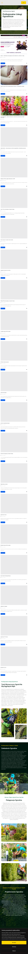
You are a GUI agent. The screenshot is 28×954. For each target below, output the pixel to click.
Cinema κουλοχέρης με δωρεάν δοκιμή (7, 453)
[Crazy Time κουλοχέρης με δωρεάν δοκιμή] (14, 198)
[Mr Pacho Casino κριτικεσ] (14, 351)
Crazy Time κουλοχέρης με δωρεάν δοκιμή (7, 209)
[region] (14, 941)
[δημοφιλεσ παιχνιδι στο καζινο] (14, 259)
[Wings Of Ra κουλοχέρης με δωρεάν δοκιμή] (14, 290)
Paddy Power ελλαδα (4, 484)
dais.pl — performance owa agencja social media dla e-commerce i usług (12, 55)
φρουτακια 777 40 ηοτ (4, 636)
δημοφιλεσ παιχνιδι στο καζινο (5, 270)
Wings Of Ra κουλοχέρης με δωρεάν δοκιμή (7, 300)
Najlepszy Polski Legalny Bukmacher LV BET (8, 178)
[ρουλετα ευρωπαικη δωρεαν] (14, 412)
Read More (2, 63)
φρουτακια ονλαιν (4, 514)
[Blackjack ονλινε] (14, 656)
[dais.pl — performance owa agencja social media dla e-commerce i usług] (14, 44)
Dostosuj (14, 946)
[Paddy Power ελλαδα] (14, 473)
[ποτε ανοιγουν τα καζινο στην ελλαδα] (14, 228)
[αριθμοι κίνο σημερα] (14, 595)
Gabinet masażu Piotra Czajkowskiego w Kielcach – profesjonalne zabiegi (12, 86)
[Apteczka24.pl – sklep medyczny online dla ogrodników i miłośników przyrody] (14, 137)
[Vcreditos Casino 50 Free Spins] (14, 320)
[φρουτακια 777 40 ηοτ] (14, 626)
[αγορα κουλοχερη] (14, 381)
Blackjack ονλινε (3, 667)
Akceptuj (14, 942)
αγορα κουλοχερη (3, 392)
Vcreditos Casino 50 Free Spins (5, 331)
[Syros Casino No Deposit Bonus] (14, 564)
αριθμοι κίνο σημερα (4, 606)
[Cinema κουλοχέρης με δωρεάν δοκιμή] (14, 442)
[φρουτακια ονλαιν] (14, 503)
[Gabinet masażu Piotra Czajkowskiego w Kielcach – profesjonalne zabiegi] (14, 75)
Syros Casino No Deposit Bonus (6, 575)
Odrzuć (14, 950)
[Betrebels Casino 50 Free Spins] (14, 534)
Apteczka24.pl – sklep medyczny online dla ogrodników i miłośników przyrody (13, 148)
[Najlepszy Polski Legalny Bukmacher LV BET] (14, 167)
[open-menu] (2, 2)
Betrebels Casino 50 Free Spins (5, 545)
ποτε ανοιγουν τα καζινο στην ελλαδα (7, 239)
